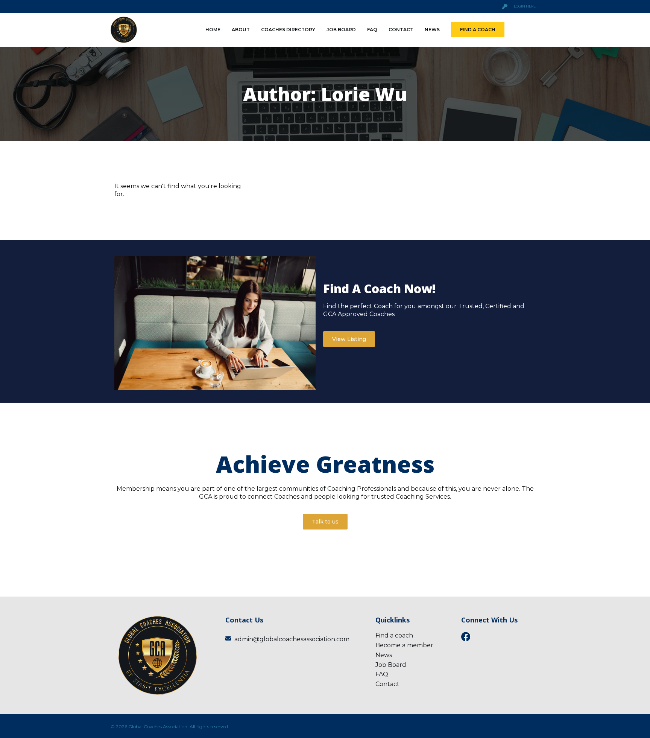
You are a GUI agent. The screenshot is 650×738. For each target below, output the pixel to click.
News (432, 29)
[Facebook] (466, 636)
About (241, 29)
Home (212, 29)
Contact (401, 29)
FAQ (372, 29)
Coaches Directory (288, 29)
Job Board (341, 29)
